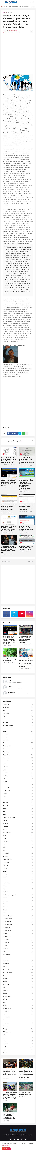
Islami (18, 838)
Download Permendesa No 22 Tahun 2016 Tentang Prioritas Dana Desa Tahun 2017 (8, 529)
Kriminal (18, 865)
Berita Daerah (18, 734)
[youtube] (21, 614)
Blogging (18, 740)
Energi (18, 770)
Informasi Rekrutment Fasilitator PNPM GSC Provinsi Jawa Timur (26, 547)
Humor (18, 820)
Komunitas (18, 862)
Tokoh (18, 1020)
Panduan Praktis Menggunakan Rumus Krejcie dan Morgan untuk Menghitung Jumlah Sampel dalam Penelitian (26, 662)
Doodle (18, 749)
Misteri (18, 886)
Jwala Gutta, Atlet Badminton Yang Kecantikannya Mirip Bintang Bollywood (9, 1116)
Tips (18, 1014)
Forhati (18, 781)
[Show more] (26, 433)
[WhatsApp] (23, 433)
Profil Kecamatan (18, 972)
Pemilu (18, 933)
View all (31, 440)
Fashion (18, 773)
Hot (18, 811)
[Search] (34, 2)
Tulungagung (18, 1032)
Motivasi (18, 892)
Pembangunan (18, 922)
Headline (18, 802)
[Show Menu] (2, 2)
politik (18, 957)
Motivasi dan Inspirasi (18, 895)
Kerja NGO (18, 853)
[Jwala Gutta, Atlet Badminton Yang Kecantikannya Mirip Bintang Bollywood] (10, 1107)
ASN (18, 719)
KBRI (18, 847)
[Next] (34, 7)
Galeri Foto (18, 787)
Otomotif (18, 907)
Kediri (18, 850)
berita (18, 731)
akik (18, 710)
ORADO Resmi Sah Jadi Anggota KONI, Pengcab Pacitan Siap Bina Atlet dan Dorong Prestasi (10, 1073)
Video (18, 1050)
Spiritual (18, 1005)
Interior (18, 829)
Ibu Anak (18, 823)
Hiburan (18, 805)
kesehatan (18, 856)
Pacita (18, 910)
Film (18, 778)
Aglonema (18, 704)
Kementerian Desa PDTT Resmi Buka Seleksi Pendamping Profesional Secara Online (26, 507)
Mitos (18, 889)
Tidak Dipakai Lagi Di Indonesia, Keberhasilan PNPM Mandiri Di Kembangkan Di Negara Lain (8, 549)
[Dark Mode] (30, 2)
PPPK (18, 966)
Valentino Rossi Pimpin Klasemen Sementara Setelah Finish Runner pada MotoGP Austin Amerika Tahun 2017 (10, 1096)
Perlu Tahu (18, 948)
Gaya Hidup (18, 790)
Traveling (18, 1023)
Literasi (18, 877)
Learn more (5, 1145)
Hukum (18, 814)
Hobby (18, 808)
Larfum (18, 871)
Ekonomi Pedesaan (18, 761)
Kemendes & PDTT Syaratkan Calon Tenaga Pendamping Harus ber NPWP (26, 529)
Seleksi (18, 993)
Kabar (18, 844)
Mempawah (18, 883)
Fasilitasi (18, 776)
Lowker (18, 880)
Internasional (18, 832)
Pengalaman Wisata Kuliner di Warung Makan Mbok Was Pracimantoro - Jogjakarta (25, 639)
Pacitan (18, 913)
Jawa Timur (18, 841)
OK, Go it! (6, 1149)
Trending (18, 1026)
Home (5, 12)
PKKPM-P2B (18, 954)
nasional (18, 898)
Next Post (31, 561)
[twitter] (14, 1139)
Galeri (18, 784)
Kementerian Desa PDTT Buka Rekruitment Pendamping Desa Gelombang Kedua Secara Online (8, 508)
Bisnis (18, 737)
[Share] (31, 31)
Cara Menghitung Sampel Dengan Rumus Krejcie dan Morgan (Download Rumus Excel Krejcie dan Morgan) (9, 482)
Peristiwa (18, 945)
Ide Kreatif (18, 826)
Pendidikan (18, 939)
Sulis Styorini (18, 1008)
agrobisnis (18, 707)
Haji (18, 799)
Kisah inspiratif (18, 859)
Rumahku (18, 984)
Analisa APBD (18, 713)
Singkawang (18, 996)
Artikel (10, 12)
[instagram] (21, 1139)
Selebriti (18, 990)
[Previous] (32, 7)
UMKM (18, 1038)
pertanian (18, 951)
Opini (18, 904)
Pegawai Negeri (18, 916)
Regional (18, 981)
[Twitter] (19, 433)
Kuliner (18, 868)
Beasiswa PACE (18, 728)
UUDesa (18, 1047)
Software (18, 999)
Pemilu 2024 (18, 936)
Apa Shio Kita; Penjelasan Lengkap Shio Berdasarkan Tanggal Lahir (16, 6)
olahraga (18, 901)
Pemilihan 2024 (18, 930)
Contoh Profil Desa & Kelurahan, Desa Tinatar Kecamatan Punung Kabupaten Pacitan (8, 460)
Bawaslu (18, 722)
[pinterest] (25, 1139)
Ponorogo (18, 960)
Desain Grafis (18, 746)
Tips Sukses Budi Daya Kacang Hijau (10, 659)
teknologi (18, 1011)
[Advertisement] (18, 54)
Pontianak (18, 963)
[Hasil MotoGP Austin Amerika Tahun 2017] (26, 1086)
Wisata (18, 1053)
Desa (18, 743)
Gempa (18, 793)
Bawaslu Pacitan (18, 725)
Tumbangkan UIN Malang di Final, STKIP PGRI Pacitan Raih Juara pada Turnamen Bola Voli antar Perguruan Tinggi (26, 1073)
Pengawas (18, 942)
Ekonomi (18, 758)
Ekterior (18, 767)
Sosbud (18, 1002)
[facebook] (10, 1139)
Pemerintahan (18, 927)
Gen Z (18, 796)
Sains (18, 987)
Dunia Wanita (18, 755)
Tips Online (18, 1017)
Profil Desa (18, 969)
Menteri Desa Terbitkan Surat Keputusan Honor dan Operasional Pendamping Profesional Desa (26, 461)
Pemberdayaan (18, 924)
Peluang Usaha (18, 918)
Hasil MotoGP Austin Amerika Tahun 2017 (25, 1093)
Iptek (18, 835)
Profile (18, 975)
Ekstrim (18, 764)
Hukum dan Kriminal (18, 817)
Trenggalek (18, 1029)
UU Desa (18, 1044)
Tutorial (18, 1035)
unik (18, 1041)
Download (18, 752)
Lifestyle (18, 874)
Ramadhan (18, 978)
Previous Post (6, 561)
